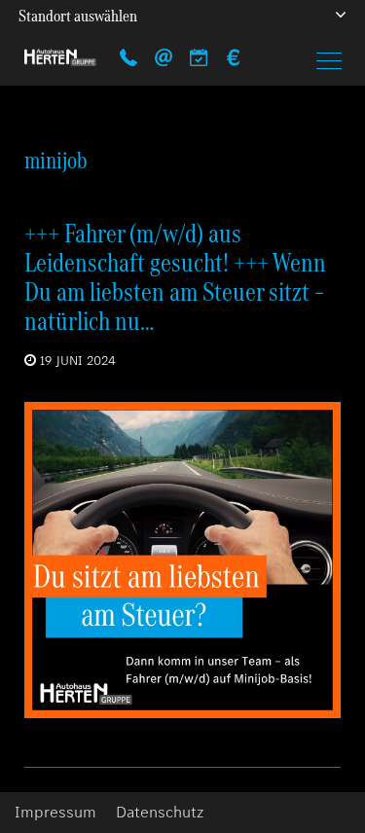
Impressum (55, 812)
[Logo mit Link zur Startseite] (60, 57)
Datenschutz (159, 812)
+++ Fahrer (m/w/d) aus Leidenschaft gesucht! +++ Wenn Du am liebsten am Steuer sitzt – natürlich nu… (175, 277)
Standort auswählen (77, 15)
